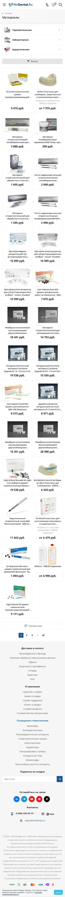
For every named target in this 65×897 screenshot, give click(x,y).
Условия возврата (32, 708)
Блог (32, 679)
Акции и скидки (32, 696)
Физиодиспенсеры (32, 730)
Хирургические (20, 49)
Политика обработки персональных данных (32, 657)
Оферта (33, 662)
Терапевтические (22, 30)
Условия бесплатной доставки (32, 713)
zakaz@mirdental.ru (35, 820)
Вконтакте (17, 799)
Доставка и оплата (32, 648)
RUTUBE (47, 799)
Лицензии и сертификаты (32, 666)
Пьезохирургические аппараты (32, 734)
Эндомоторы (32, 747)
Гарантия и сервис (32, 691)
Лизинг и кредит (32, 704)
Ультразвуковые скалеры (32, 751)
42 (43, 635)
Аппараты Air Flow (32, 755)
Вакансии (32, 674)
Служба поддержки (32, 700)
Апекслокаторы (32, 742)
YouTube (32, 799)
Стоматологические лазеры (32, 738)
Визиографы (32, 760)
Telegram (24, 799)
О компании (32, 686)
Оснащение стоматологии (32, 720)
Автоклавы (32, 725)
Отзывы (32, 670)
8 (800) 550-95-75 (24, 813)
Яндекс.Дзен (39, 799)
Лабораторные (20, 39)
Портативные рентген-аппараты (32, 764)
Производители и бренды (32, 653)
